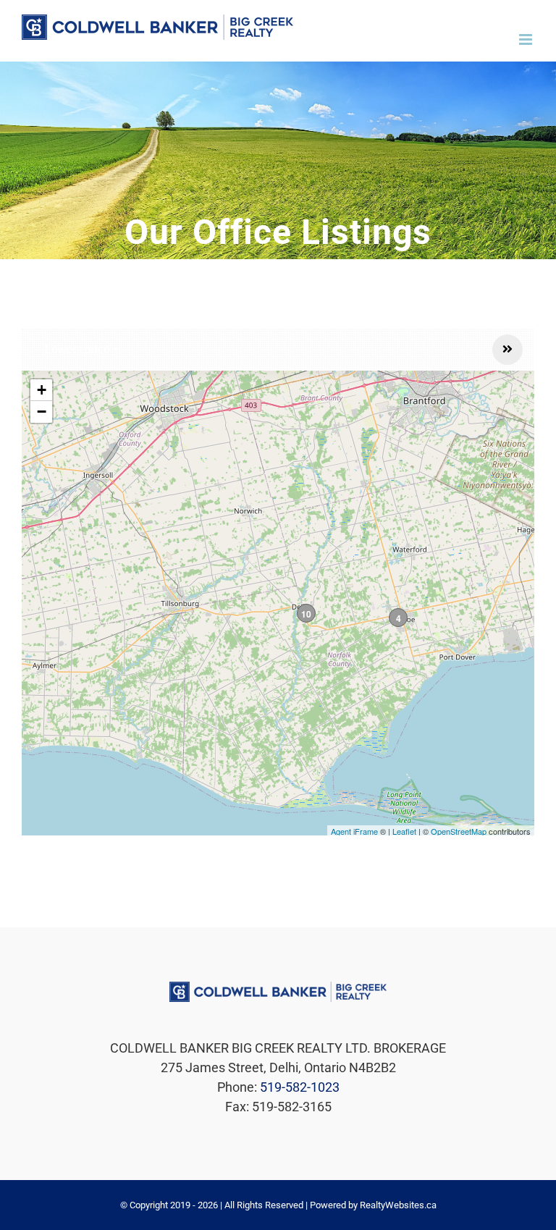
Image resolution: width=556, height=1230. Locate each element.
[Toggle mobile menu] (526, 39)
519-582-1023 (300, 1087)
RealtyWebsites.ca (398, 1205)
